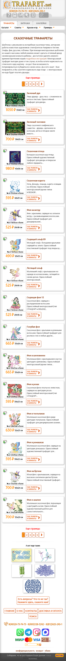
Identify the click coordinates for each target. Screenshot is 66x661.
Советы (18, 27)
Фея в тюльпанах (36, 413)
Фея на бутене (34, 471)
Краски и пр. (32, 27)
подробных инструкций (36, 58)
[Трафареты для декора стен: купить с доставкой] (21, 17)
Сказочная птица (35, 151)
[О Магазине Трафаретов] (9, 17)
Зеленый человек (36, 122)
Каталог (5, 27)
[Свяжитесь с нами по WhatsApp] (20, 635)
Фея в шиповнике (36, 355)
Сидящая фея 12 (35, 297)
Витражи (25, 23)
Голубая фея (33, 327)
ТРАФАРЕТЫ (9, 23)
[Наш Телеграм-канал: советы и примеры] (28, 635)
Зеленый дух (33, 93)
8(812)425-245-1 (37, 10)
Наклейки (41, 23)
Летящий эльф (34, 268)
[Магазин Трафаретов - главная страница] (27, 8)
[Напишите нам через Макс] (45, 635)
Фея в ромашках (35, 442)
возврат (39, 650)
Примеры (48, 27)
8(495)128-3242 (36, 624)
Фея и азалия (34, 500)
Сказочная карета (36, 180)
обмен (47, 650)
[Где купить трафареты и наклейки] (15, 17)
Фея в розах (33, 384)
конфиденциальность (25, 650)
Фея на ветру (33, 210)
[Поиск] (27, 17)
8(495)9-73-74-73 (18, 10)
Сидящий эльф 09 (36, 239)
